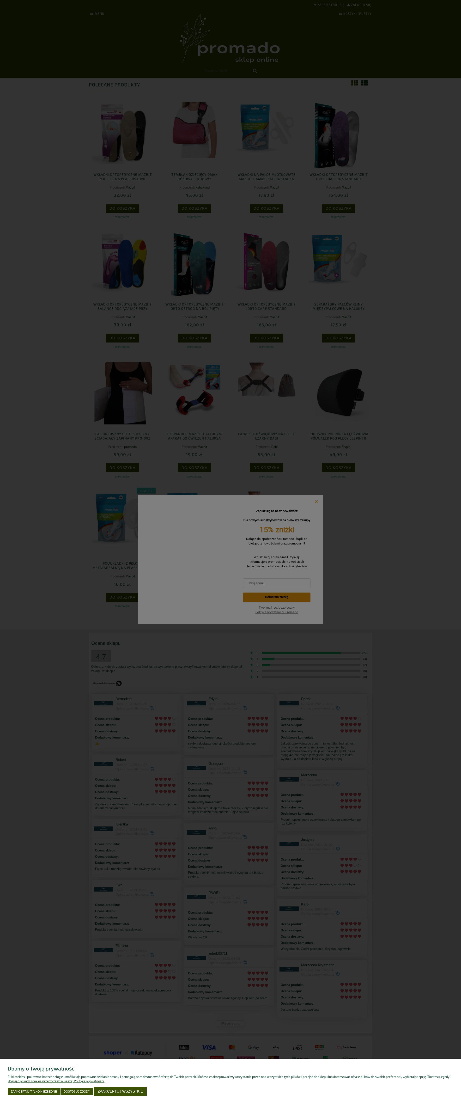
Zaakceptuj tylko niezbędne (34, 1091)
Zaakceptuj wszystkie (120, 1091)
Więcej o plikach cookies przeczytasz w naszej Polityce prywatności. (56, 1081)
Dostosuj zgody (77, 1091)
